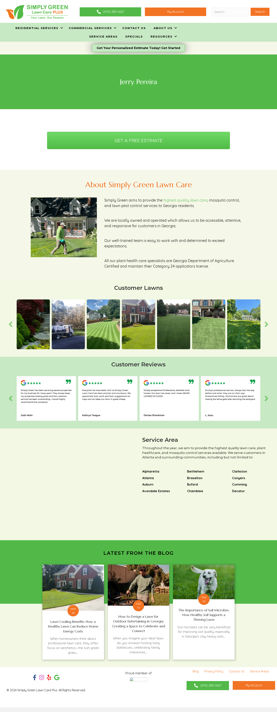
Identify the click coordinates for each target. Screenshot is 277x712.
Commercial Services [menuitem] (90, 28)
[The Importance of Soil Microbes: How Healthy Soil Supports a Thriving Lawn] (204, 612)
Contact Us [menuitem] (134, 28)
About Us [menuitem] (163, 28)
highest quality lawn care (185, 200)
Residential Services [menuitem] (36, 28)
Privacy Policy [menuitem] (213, 671)
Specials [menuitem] (134, 36)
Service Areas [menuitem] (103, 36)
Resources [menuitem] (161, 36)
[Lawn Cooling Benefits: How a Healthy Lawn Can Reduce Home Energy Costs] (73, 612)
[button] (260, 12)
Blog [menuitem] (196, 671)
